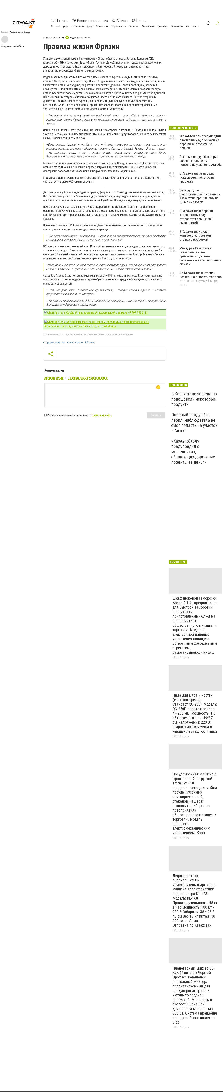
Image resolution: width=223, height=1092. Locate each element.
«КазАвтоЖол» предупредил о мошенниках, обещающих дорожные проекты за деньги (200, 142)
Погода (141, 20)
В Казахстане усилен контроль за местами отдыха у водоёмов (195, 235)
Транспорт (163, 26)
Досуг (90, 26)
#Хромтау (90, 342)
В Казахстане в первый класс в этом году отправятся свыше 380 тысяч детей (196, 217)
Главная (4, 32)
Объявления (177, 26)
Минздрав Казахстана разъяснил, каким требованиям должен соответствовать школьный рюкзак (200, 256)
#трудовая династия (54, 342)
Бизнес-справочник (92, 20)
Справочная (102, 26)
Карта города (148, 26)
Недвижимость (118, 26)
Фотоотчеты (77, 26)
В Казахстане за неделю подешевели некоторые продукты (197, 177)
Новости (62, 20)
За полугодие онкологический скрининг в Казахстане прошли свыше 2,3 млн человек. (200, 196)
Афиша (122, 20)
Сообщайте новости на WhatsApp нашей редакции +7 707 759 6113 (107, 312)
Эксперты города (59, 26)
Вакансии (133, 26)
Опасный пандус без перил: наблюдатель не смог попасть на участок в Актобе (200, 161)
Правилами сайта (102, 415)
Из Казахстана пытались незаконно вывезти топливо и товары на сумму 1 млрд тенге (200, 279)
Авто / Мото (192, 26)
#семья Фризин (75, 342)
